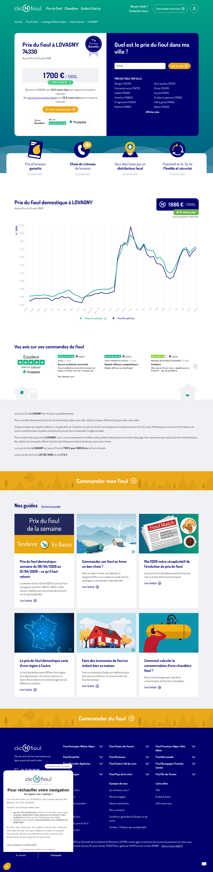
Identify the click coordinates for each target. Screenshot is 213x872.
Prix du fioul (54, 8)
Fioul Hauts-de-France (121, 746)
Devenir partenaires (119, 803)
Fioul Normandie (165, 757)
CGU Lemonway (164, 803)
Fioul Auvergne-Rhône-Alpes (79, 746)
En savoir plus (35, 173)
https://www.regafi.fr (172, 845)
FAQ (158, 790)
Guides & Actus (91, 8)
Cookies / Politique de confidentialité (127, 827)
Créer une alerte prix (60, 109)
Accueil (18, 21)
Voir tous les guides (51, 506)
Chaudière (71, 8)
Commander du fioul (102, 718)
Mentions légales (117, 796)
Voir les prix (177, 66)
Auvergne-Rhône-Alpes (54, 21)
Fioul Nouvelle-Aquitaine (76, 763)
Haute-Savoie (77, 21)
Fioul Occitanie (117, 757)
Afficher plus (152, 112)
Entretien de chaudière (74, 803)
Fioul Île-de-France (166, 774)
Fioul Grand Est (71, 757)
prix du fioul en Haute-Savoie (42, 97)
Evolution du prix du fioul (75, 823)
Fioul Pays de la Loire (120, 774)
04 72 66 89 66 (30, 770)
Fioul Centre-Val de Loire (122, 763)
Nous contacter (117, 810)
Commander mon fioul (168, 8)
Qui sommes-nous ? (119, 790)
